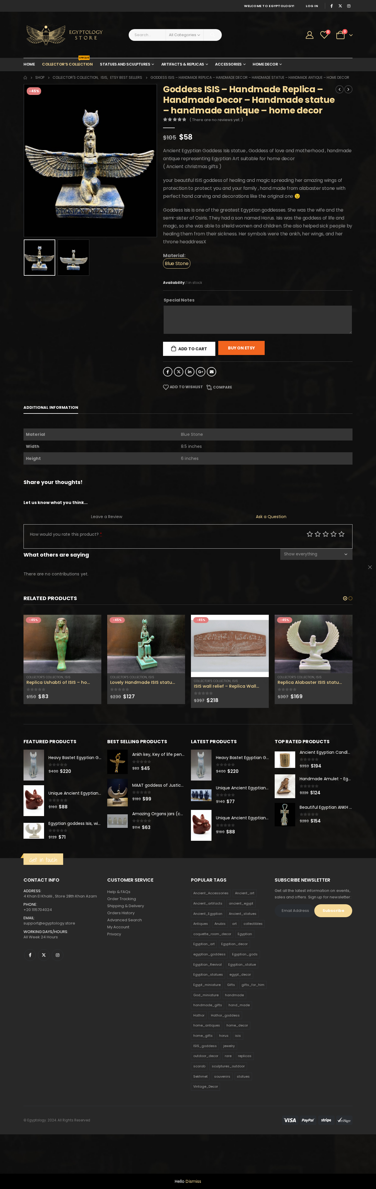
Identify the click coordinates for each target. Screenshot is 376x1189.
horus (224, 1063)
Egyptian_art (204, 971)
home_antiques (206, 1053)
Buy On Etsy (241, 348)
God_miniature (206, 1022)
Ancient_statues (242, 941)
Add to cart (192, 349)
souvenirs (222, 1103)
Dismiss (193, 1181)
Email (211, 371)
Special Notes (179, 300)
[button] (345, 598)
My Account (118, 954)
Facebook (167, 371)
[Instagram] (348, 6)
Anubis (220, 951)
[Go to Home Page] (25, 77)
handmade (234, 1022)
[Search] (213, 35)
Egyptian (245, 961)
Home (29, 64)
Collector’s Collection (67, 62)
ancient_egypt (241, 930)
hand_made (239, 1032)
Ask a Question (271, 517)
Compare (222, 387)
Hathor (198, 1042)
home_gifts (203, 1063)
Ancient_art (244, 920)
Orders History (121, 940)
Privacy (114, 961)
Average (326, 534)
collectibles (253, 951)
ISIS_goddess (205, 1073)
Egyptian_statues (208, 1001)
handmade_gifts (207, 1032)
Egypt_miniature (207, 1012)
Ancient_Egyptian (207, 941)
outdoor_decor (205, 1083)
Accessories (228, 64)
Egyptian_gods (245, 981)
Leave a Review (106, 517)
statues (243, 1103)
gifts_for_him (252, 1012)
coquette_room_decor (212, 961)
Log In (312, 6)
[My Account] (309, 35)
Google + (200, 371)
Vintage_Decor (205, 1113)
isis (238, 1063)
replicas (244, 1083)
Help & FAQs (118, 919)
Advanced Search (124, 947)
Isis (67, 677)
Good (333, 534)
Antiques (200, 951)
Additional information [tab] (51, 407)
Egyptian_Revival (207, 991)
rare (228, 1083)
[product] (62, 644)
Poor (310, 534)
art (234, 951)
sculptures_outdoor (228, 1093)
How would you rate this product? (66, 534)
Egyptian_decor (234, 971)
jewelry (229, 1073)
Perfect (341, 534)
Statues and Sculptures (125, 64)
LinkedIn (189, 371)
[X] (340, 6)
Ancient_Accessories (211, 920)
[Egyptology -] (60, 35)
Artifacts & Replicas (182, 64)
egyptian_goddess (209, 981)
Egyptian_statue (242, 991)
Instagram (57, 982)
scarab (199, 1093)
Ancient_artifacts (207, 930)
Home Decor (265, 64)
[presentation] (25, 160)
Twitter (178, 371)
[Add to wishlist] (98, 677)
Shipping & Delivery (125, 933)
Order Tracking (121, 926)
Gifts (231, 1012)
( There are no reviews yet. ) (216, 120)
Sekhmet (200, 1103)
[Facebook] (331, 6)
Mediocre (318, 534)
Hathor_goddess (225, 1042)
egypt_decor (240, 1001)
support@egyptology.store (49, 951)
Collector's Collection (44, 677)
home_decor (237, 1053)
